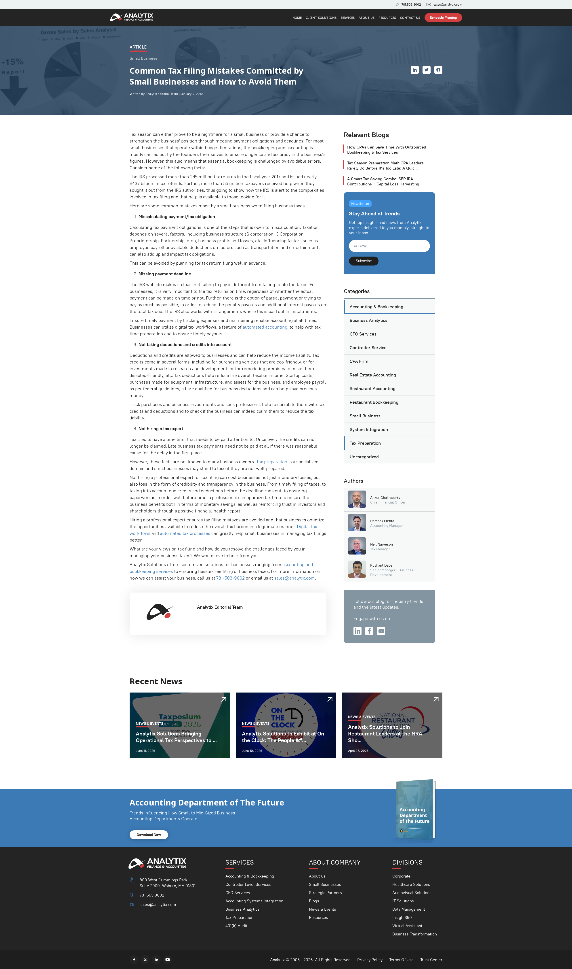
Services (348, 17)
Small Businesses (325, 884)
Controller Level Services (248, 884)
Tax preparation (271, 462)
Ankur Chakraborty (385, 497)
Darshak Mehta (382, 520)
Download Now (149, 834)
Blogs (314, 900)
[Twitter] (145, 959)
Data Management (408, 909)
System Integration (369, 429)
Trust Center (431, 959)
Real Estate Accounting (373, 375)
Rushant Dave (381, 565)
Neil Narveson (381, 544)
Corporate (401, 876)
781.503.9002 (411, 4)
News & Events (322, 909)
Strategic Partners (325, 892)
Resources (387, 17)
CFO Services (363, 334)
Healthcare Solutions (411, 884)
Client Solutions (321, 17)
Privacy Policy (370, 959)
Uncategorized (364, 457)
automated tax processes (185, 533)
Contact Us (410, 17)
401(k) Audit (236, 925)
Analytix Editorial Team (220, 607)
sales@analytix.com (447, 4)
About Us (366, 17)
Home (297, 17)
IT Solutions (403, 900)
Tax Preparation (365, 443)
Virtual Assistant (407, 925)
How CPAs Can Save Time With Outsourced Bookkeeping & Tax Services (386, 149)
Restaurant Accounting (372, 388)
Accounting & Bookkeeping (376, 307)
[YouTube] (167, 959)
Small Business (365, 416)
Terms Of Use (401, 959)
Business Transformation (414, 934)
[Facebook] (134, 959)
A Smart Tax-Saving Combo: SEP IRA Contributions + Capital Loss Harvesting (383, 181)
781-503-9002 (230, 578)
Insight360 (402, 917)
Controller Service (368, 348)
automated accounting (265, 327)
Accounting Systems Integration (254, 900)
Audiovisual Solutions (411, 892)
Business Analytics (368, 320)
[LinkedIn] (156, 959)
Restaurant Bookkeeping (374, 402)
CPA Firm (359, 361)
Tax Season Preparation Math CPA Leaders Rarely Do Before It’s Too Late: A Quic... (385, 165)
